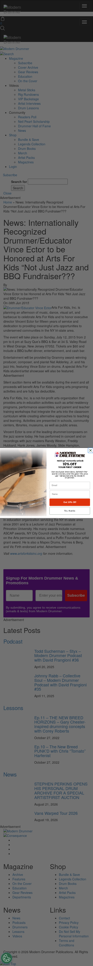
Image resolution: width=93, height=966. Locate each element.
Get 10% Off (69, 502)
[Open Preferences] (6, 958)
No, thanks (69, 510)
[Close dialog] (91, 450)
